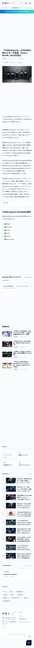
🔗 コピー (19, 62)
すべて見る (27, 277)
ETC (5, 591)
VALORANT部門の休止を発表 (21, 153)
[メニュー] (30, 3)
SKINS (26, 598)
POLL (11, 591)
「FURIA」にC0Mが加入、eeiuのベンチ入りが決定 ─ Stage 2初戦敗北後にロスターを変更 (22, 332)
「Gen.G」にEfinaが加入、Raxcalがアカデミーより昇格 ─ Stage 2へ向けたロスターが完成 (22, 364)
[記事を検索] (21, 3)
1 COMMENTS (21, 58)
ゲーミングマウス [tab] (8, 286)
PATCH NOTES (16, 598)
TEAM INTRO (20, 591)
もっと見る (29, 474)
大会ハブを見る (28, 565)
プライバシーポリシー (25, 623)
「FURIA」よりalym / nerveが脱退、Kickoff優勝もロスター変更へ (22, 353)
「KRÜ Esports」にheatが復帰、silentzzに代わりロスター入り (22, 342)
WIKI (13, 594)
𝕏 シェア (6, 62)
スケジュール (29, 8)
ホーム (21, 616)
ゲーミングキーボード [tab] (22, 286)
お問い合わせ (23, 619)
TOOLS (5, 594)
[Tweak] (29, 643)
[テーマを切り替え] (26, 3)
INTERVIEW (7, 601)
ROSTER (5, 58)
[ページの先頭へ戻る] (29, 636)
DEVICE (6, 598)
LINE (13, 62)
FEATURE (20, 594)
